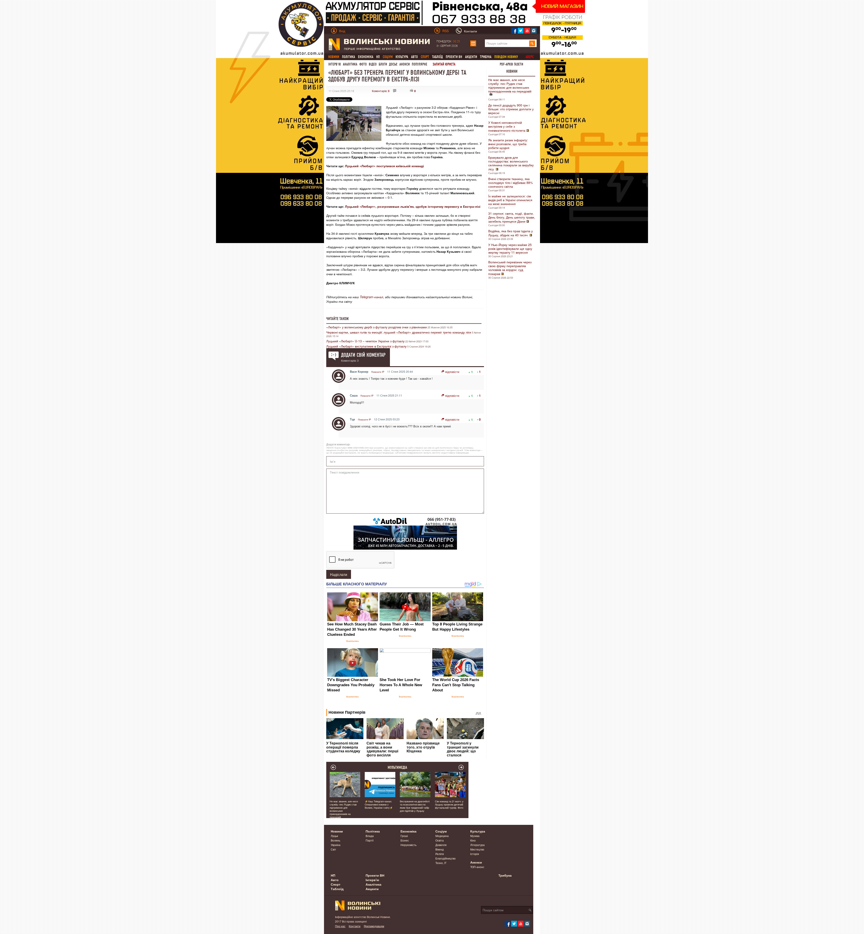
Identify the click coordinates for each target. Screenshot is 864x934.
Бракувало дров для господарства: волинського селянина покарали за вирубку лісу (511, 163)
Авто (414, 56)
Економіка (365, 56)
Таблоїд (437, 56)
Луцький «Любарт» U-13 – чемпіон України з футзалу (365, 341)
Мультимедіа (397, 767)
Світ (333, 849)
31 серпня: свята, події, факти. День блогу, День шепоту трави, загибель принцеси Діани (511, 217)
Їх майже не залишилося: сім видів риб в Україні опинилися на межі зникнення (510, 200)
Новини (512, 71)
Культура (402, 56)
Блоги (383, 64)
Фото (363, 64)
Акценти (471, 56)
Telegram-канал (371, 297)
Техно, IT (440, 863)
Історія (474, 854)
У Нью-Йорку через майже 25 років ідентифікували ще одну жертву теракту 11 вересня (510, 248)
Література (477, 845)
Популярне (419, 64)
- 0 (479, 419)
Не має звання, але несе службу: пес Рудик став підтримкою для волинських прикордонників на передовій (509, 85)
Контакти (354, 926)
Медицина (442, 836)
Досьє (393, 64)
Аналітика (350, 64)
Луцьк (334, 836)
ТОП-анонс (477, 867)
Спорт (335, 884)
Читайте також (337, 318)
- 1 (479, 372)
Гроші (404, 836)
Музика (474, 836)
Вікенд (439, 849)
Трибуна (485, 56)
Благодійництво (445, 858)
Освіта (439, 840)
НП (378, 56)
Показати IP (377, 371)
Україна (335, 845)
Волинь (335, 840)
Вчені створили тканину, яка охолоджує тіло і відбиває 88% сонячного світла (510, 182)
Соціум (441, 831)
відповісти (452, 372)
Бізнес (404, 840)
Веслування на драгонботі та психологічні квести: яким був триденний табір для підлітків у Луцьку (415, 805)
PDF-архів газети (511, 64)
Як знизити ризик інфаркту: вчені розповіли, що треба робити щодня (508, 144)
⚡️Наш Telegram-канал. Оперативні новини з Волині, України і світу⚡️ (379, 804)
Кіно (473, 840)
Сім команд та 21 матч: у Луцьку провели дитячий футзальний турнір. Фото (449, 804)
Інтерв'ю (334, 64)
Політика (348, 56)
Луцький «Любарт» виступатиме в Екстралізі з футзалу (366, 346)
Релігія (439, 854)
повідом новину (506, 56)
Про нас (340, 926)
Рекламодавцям (374, 926)
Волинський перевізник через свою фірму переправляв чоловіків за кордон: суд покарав (509, 268)
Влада (370, 836)
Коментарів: (380, 91)
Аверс (530, 56)
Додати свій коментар (363, 355)
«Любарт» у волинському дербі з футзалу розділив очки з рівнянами (376, 327)
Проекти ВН (454, 56)
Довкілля (441, 845)
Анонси (404, 64)
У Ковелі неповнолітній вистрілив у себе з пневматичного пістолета (506, 126)
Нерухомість (408, 845)
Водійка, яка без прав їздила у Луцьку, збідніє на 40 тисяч (510, 233)
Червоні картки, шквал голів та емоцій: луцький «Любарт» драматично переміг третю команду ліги (398, 332)
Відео (373, 64)
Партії (370, 840)
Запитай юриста (444, 64)
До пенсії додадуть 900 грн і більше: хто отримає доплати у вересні (511, 109)
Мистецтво (477, 849)
